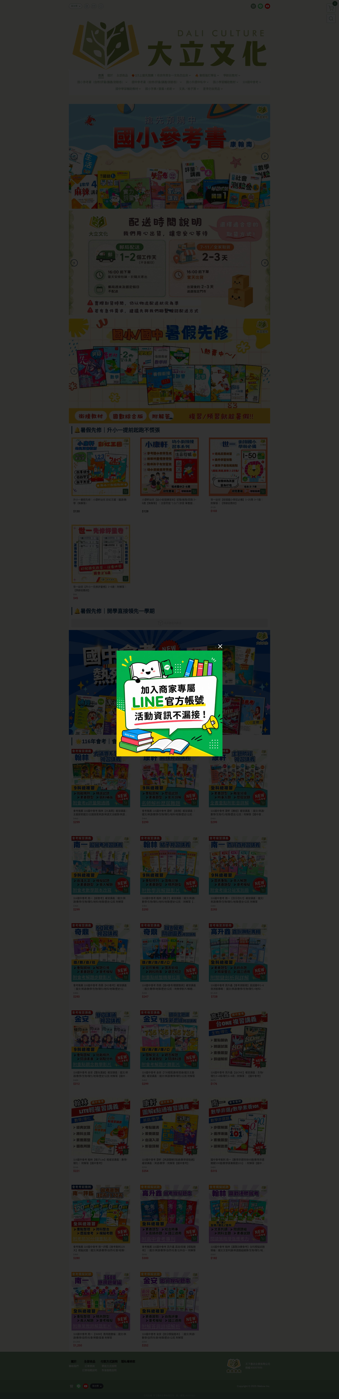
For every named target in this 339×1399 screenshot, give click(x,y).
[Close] (220, 646)
